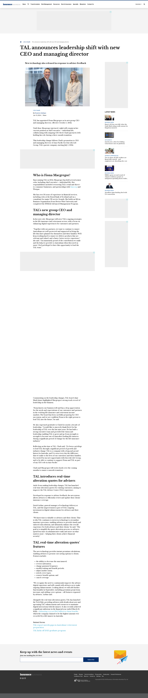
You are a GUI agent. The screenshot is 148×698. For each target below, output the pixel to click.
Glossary (81, 674)
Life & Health (26, 42)
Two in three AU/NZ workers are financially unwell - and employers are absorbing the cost (116, 159)
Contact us (92, 676)
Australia (138, 4)
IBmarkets (83, 4)
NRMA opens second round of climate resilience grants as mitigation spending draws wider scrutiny (116, 176)
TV (28, 4)
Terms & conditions (89, 674)
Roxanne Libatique (40, 113)
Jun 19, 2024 (37, 115)
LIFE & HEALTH (108, 140)
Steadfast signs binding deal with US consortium (116, 193)
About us (86, 676)
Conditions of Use (78, 676)
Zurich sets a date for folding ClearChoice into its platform (115, 142)
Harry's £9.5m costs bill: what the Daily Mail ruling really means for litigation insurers (116, 126)
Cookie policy (106, 674)
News (24, 4)
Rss (103, 676)
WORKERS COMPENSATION (111, 155)
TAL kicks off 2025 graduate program (49, 631)
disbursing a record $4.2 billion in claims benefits (58, 611)
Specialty (75, 4)
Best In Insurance (66, 4)
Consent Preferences (116, 674)
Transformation (35, 4)
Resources (56, 4)
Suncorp (73, 187)
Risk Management (46, 4)
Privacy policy (98, 674)
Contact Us (90, 4)
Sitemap (98, 676)
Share (44, 115)
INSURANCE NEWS (109, 122)
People (75, 674)
